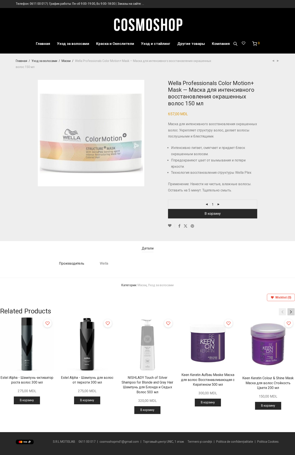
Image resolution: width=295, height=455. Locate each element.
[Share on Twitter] (185, 226)
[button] (291, 311)
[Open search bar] (235, 43)
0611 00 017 (38, 3)
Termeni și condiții (199, 441)
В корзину (213, 214)
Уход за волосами (73, 43)
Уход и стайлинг (155, 43)
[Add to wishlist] (47, 323)
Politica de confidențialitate (234, 441)
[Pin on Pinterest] (193, 226)
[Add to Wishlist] (171, 226)
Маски (66, 61)
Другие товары (191, 43)
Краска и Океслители (115, 43)
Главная (43, 43)
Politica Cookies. (268, 441)
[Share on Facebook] (179, 226)
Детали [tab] (148, 248)
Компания (221, 43)
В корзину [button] (27, 400)
